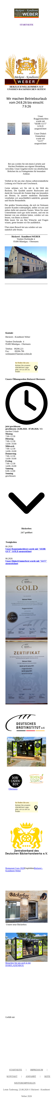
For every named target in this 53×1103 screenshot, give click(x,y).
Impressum (36, 1070)
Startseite (26, 25)
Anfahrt (31, 1076)
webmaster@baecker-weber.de (18, 354)
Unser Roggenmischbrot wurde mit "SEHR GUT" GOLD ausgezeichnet (25, 550)
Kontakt (12, 1076)
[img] (26, 14)
